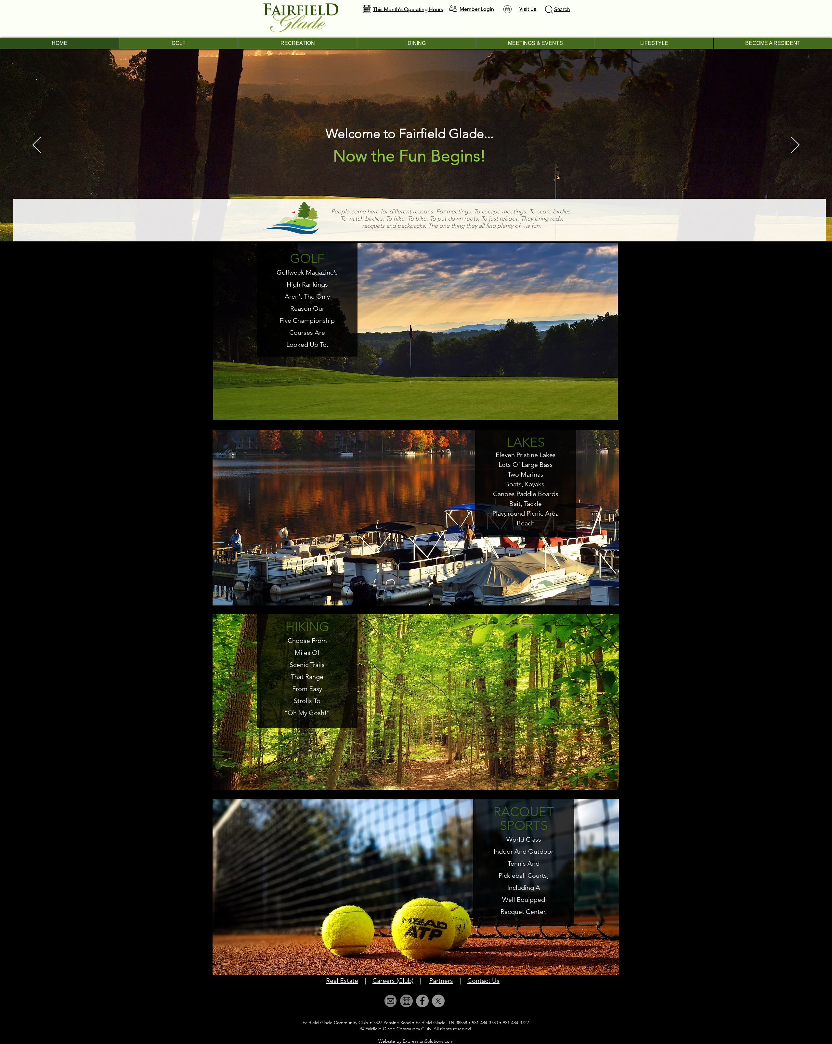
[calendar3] (406, 1001)
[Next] (795, 145)
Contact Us (483, 980)
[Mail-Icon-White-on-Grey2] (390, 1001)
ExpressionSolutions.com (428, 1041)
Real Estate (342, 980)
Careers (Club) (392, 980)
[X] (438, 1001)
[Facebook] (422, 1001)
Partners (441, 980)
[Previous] (36, 145)
